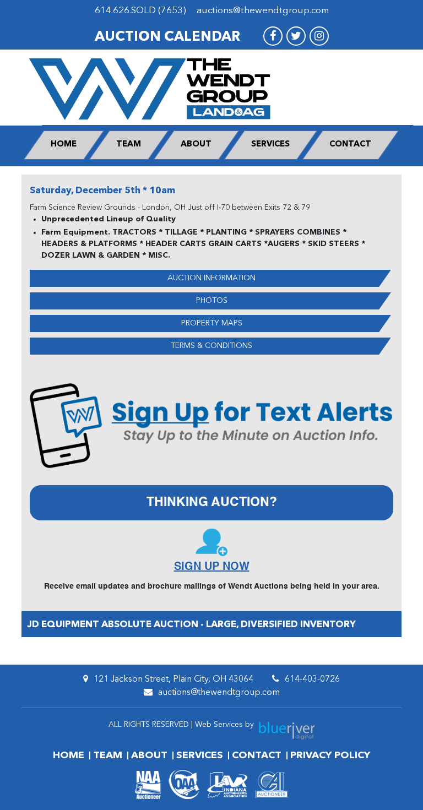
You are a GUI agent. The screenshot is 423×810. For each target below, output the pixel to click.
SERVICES (270, 144)
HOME (64, 144)
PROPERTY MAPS (211, 323)
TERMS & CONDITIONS (211, 346)
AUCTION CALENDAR (167, 37)
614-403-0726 (312, 679)
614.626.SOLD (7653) (140, 10)
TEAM (128, 144)
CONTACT (350, 144)
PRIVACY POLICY (330, 755)
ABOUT (196, 144)
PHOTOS (211, 301)
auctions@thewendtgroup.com (263, 10)
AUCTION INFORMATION (211, 278)
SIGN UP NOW (212, 567)
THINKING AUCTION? (212, 502)
